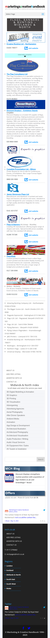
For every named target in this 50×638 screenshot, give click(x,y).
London (9, 566)
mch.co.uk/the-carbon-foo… (26, 517)
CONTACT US (11, 382)
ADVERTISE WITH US (14, 378)
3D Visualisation (13, 402)
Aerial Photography (15, 412)
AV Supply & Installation (17, 449)
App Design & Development (18, 426)
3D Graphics (12, 395)
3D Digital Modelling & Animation (20, 392)
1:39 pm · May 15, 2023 (11, 521)
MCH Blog (12, 468)
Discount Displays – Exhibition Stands (22, 111)
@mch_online (13, 511)
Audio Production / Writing (17, 439)
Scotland (9, 570)
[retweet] (42, 521)
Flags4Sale (11, 256)
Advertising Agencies (15, 409)
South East (10, 579)
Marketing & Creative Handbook (19, 510)
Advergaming (12, 405)
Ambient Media (13, 419)
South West (11, 584)
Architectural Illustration (16, 429)
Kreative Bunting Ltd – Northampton (21, 44)
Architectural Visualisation (17, 436)
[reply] (40, 521)
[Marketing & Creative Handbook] (6, 512)
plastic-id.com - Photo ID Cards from (21, 497)
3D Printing (11, 399)
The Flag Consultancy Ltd (17, 74)
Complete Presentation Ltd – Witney (21, 169)
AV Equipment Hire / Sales (18, 446)
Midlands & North (13, 575)
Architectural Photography (17, 432)
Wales (8, 588)
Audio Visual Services (16, 442)
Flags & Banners (13, 225)
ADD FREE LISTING (13, 374)
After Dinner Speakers (16, 415)
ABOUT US (10, 370)
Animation (11, 422)
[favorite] (44, 521)
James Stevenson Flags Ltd (18, 194)
